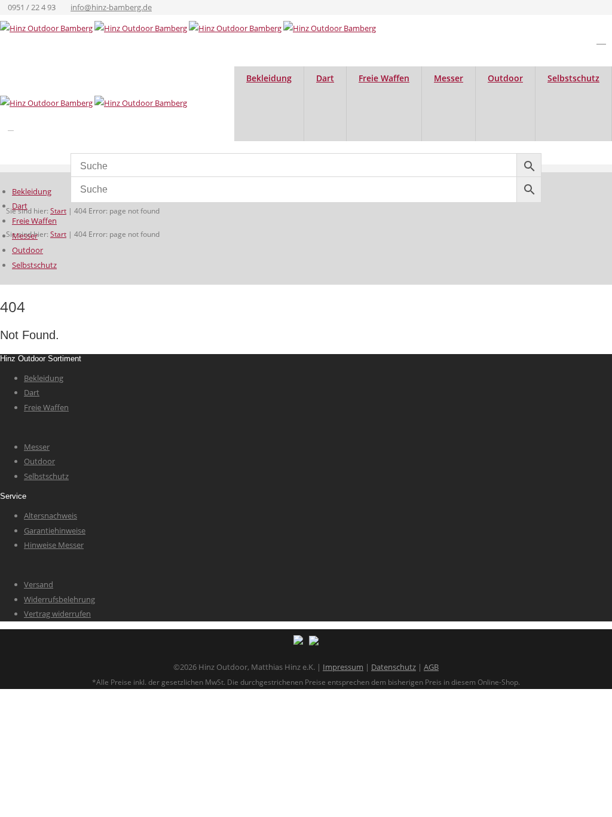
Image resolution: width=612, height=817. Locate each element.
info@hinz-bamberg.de (111, 7)
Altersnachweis (50, 515)
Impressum (343, 666)
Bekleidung (269, 78)
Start (58, 211)
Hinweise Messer (54, 544)
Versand (38, 584)
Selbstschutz (573, 78)
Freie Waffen (384, 78)
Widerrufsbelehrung (59, 599)
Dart (325, 78)
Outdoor (505, 78)
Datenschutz (393, 666)
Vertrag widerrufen (57, 613)
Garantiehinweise (54, 530)
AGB (431, 666)
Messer (448, 78)
